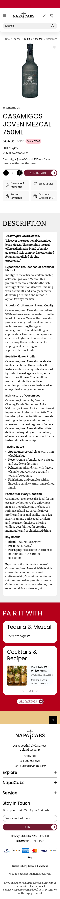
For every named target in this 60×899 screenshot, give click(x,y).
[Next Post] (37, 691)
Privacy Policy (19, 866)
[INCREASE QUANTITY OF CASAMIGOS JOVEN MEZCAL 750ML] (19, 173)
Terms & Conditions (38, 866)
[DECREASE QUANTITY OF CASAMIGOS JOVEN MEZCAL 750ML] (6, 173)
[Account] (45, 16)
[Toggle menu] (5, 16)
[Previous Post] (23, 691)
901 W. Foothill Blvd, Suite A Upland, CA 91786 (30, 747)
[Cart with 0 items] (53, 16)
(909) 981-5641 (40, 889)
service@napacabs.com (16, 889)
